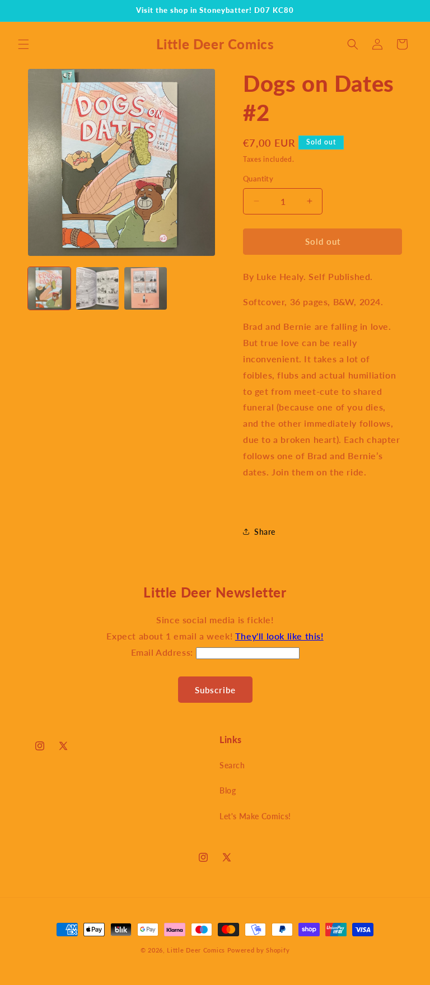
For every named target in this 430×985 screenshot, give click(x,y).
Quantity (258, 178)
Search (232, 765)
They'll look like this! (279, 636)
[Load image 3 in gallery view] (145, 288)
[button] (23, 44)
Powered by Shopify (258, 950)
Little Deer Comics (196, 950)
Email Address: (163, 652)
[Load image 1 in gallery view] (49, 288)
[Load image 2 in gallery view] (97, 288)
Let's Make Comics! (255, 816)
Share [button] (264, 531)
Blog (227, 790)
